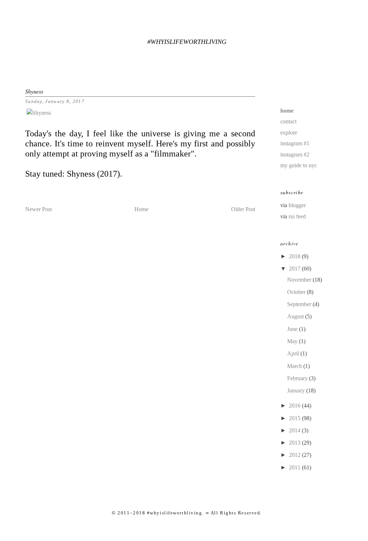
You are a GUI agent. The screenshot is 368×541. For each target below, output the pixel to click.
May (293, 341)
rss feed (297, 216)
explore (288, 132)
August (296, 316)
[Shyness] (38, 113)
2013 (295, 443)
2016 (295, 406)
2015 (295, 418)
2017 (295, 268)
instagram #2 (294, 154)
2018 (295, 256)
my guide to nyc (298, 165)
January (296, 390)
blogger (297, 205)
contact (288, 121)
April (293, 353)
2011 (295, 467)
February (298, 378)
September (300, 304)
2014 (295, 430)
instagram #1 (294, 143)
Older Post (243, 209)
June (293, 329)
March (295, 366)
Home (141, 209)
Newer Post (38, 209)
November (300, 280)
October (297, 292)
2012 (295, 455)
